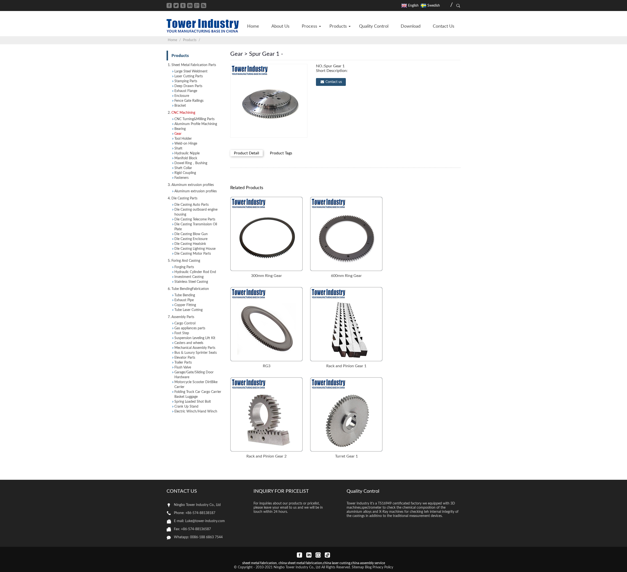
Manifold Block (185, 158)
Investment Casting (189, 277)
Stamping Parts (185, 81)
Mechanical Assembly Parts (194, 348)
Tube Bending (184, 295)
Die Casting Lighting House (195, 249)
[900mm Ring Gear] (266, 324)
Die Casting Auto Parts (191, 204)
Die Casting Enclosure (190, 239)
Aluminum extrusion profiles (195, 191)
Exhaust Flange (185, 91)
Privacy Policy (383, 567)
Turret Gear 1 (346, 456)
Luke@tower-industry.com (205, 521)
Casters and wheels (188, 343)
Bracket (180, 105)
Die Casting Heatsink (190, 244)
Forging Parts (184, 267)
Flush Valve (182, 367)
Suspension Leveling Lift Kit (194, 338)
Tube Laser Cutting (188, 310)
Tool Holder (183, 138)
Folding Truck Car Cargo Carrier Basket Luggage (197, 394)
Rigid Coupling (185, 173)
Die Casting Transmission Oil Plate (195, 227)
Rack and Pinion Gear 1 (346, 366)
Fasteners (181, 178)
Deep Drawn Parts (188, 86)
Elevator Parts (184, 357)
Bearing (180, 129)
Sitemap (358, 567)
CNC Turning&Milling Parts (194, 119)
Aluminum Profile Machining (195, 124)
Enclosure (181, 96)
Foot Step (181, 333)
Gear (177, 134)
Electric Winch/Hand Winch (195, 411)
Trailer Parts (183, 362)
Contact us (334, 82)
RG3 (266, 366)
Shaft (178, 148)
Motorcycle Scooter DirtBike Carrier (195, 384)
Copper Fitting (185, 305)
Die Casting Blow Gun (191, 234)
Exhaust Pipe (184, 300)
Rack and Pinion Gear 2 (266, 456)
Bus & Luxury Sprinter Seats (195, 353)
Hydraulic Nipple (187, 153)
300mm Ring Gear (266, 276)
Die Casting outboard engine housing (195, 212)
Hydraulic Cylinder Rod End (195, 272)
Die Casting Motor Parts (192, 253)
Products (189, 40)
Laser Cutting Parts (188, 76)
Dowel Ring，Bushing (190, 163)
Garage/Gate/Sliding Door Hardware (194, 375)
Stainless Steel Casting (191, 282)
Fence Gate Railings (189, 101)
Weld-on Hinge (185, 143)
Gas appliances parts (189, 328)
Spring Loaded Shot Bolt (192, 401)
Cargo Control (184, 323)
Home (172, 40)
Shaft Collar (183, 168)
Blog (368, 567)
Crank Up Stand (186, 406)
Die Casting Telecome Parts (194, 219)
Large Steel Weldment (190, 71)
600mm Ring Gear (346, 276)
